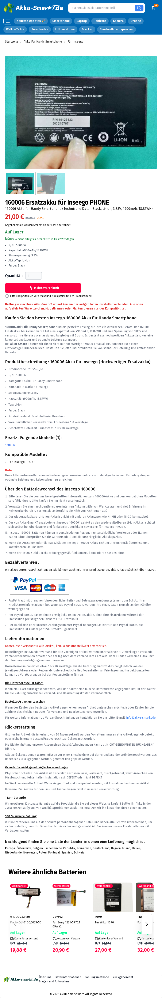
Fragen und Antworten (54, 981)
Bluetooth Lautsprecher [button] (116, 29)
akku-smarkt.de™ (72, 994)
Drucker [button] (87, 29)
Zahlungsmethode (97, 977)
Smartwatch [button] (39, 29)
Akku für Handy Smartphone (43, 41)
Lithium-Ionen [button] (65, 29)
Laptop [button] (82, 21)
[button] (34, 8)
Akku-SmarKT (35, 331)
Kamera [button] (118, 21)
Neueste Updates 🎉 (31, 21)
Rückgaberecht (122, 977)
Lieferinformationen (68, 977)
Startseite (11, 41)
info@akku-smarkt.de (141, 717)
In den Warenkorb (46, 288)
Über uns (45, 977)
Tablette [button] (100, 21)
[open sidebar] (7, 21)
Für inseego (76, 41)
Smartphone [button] (61, 21)
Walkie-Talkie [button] (15, 29)
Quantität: (14, 275)
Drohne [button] (136, 21)
